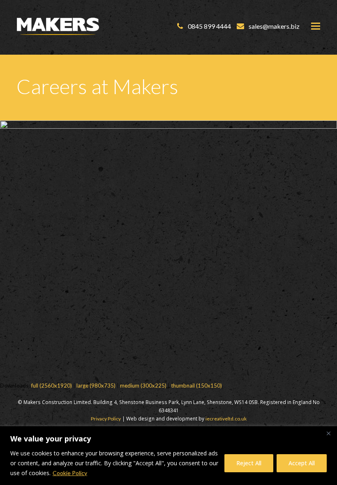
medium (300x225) (143, 385)
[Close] (328, 433)
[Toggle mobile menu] (315, 26)
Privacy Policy (106, 419)
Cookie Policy (70, 472)
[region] (168, 455)
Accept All (302, 463)
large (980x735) (95, 385)
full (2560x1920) (51, 385)
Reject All (248, 463)
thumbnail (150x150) (196, 385)
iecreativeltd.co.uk (226, 419)
